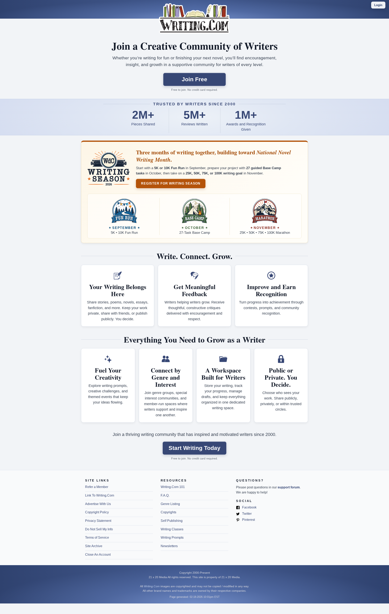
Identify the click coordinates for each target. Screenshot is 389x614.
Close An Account (98, 554)
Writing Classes (172, 529)
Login (378, 5)
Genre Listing (170, 504)
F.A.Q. (165, 495)
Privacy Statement (98, 520)
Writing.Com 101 (173, 487)
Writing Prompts (172, 537)
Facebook (248, 507)
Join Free (194, 79)
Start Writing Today (194, 448)
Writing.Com (152, 586)
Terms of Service (97, 537)
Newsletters (169, 546)
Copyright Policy (97, 512)
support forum (289, 487)
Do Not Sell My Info (99, 529)
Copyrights (168, 512)
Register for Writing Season (170, 183)
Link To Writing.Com (99, 495)
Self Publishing (172, 520)
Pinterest (248, 520)
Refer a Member (96, 487)
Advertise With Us (98, 504)
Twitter (246, 514)
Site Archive (93, 546)
